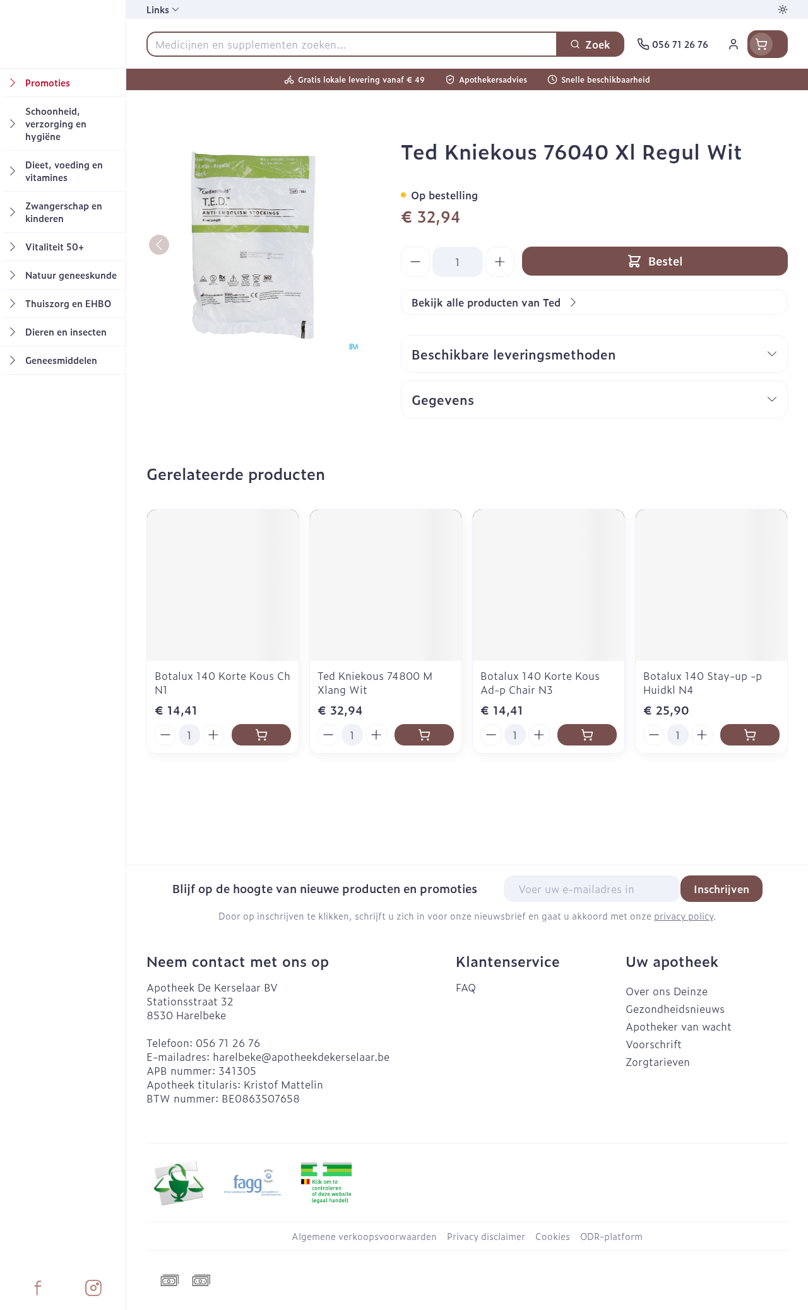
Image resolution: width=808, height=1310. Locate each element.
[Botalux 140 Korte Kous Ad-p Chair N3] (548, 585)
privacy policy (683, 915)
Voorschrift (654, 1044)
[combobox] (351, 44)
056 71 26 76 (228, 1042)
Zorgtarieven (658, 1061)
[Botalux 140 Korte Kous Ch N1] (223, 585)
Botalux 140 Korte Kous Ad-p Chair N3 (540, 682)
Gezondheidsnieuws (675, 1008)
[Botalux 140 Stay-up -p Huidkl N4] (711, 585)
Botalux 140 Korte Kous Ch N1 (222, 682)
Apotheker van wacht (679, 1026)
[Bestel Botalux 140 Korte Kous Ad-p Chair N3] (587, 735)
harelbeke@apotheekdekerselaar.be (301, 1056)
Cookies (552, 1236)
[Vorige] (159, 245)
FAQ (466, 987)
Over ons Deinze (667, 991)
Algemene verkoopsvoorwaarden (364, 1236)
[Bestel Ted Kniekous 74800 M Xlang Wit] (424, 735)
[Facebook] (37, 1287)
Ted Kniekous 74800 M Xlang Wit (375, 682)
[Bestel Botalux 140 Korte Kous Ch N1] (261, 735)
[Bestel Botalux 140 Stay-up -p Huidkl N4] (750, 735)
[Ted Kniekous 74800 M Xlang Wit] (385, 585)
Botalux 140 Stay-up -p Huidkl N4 (702, 682)
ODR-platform (611, 1236)
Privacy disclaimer (486, 1236)
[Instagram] (93, 1287)
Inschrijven (721, 888)
